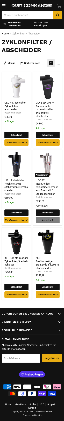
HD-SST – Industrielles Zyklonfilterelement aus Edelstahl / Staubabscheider (47, 187)
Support (51, 404)
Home (5, 33)
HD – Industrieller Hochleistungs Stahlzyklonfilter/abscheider (16, 185)
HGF (41, 404)
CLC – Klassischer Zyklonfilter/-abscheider (15, 106)
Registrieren (52, 358)
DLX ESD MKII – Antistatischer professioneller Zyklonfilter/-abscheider (45, 109)
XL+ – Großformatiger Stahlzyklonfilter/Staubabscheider (47, 263)
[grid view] (51, 63)
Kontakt (32, 408)
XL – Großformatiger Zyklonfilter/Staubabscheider (16, 261)
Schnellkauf (16, 135)
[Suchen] (57, 15)
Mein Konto (20, 404)
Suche (33, 404)
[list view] (58, 63)
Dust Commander (12, 113)
